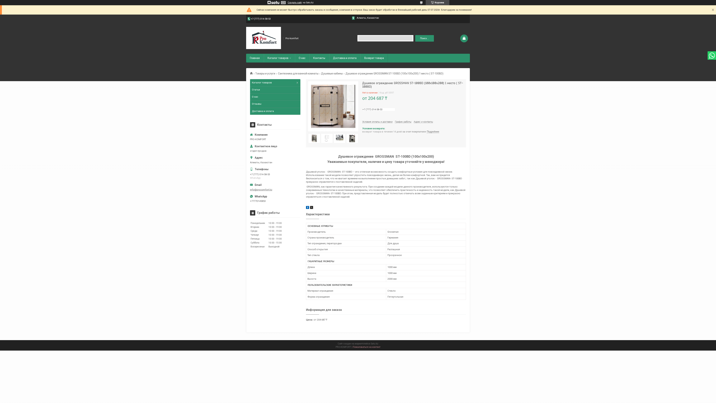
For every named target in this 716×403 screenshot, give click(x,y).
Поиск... (424, 38)
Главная (255, 58)
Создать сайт (295, 2)
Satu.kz (374, 343)
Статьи (256, 89)
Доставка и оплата (345, 58)
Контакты (319, 58)
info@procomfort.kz (261, 189)
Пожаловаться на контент (366, 347)
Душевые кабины (332, 73)
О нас (302, 58)
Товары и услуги (265, 73)
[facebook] (307, 208)
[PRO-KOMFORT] (263, 38)
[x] (311, 208)
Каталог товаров (278, 58)
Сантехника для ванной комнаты (298, 73)
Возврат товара (374, 58)
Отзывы (256, 103)
